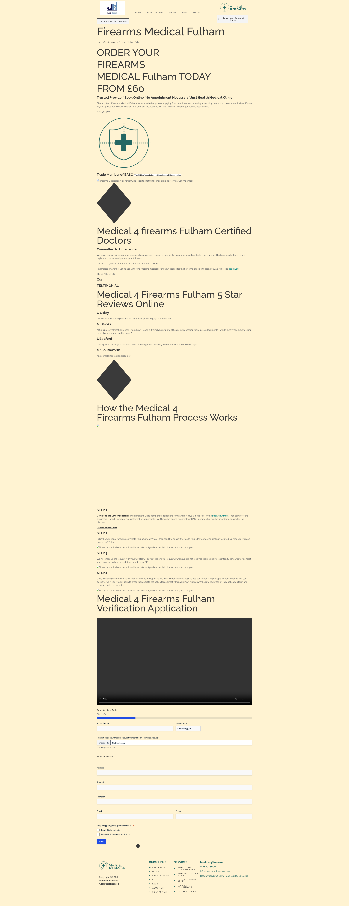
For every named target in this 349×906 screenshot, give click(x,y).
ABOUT (196, 12)
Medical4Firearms (108, 880)
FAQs (184, 12)
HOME (138, 12)
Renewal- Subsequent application (115, 834)
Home (99, 42)
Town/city (101, 782)
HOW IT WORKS (155, 12)
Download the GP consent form (113, 515)
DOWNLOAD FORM (107, 527)
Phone (179, 811)
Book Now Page (220, 515)
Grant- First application (111, 830)
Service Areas (110, 42)
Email (100, 811)
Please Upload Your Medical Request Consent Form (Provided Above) (128, 738)
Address (100, 768)
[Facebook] (201, 881)
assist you (234, 269)
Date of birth (182, 723)
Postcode (101, 796)
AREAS (172, 12)
